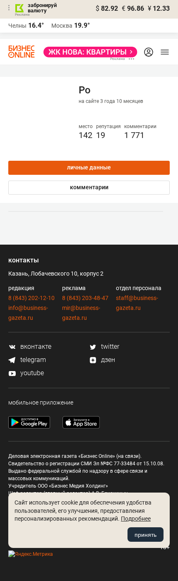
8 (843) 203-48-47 (85, 298)
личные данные (89, 167)
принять (145, 534)
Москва (61, 25)
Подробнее (136, 518)
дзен (107, 360)
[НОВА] (87, 52)
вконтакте (35, 346)
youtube (31, 373)
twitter (109, 346)
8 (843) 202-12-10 (31, 298)
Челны (17, 25)
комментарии (89, 187)
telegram (32, 360)
